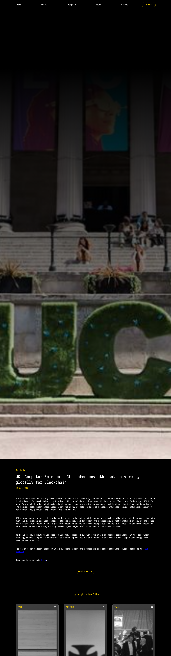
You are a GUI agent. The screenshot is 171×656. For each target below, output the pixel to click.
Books (98, 4)
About (44, 4)
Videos (124, 4)
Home (19, 4)
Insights (71, 4)
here (43, 560)
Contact (149, 4)
